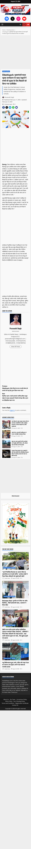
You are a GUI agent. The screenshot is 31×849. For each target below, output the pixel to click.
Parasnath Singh (9, 97)
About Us (6, 699)
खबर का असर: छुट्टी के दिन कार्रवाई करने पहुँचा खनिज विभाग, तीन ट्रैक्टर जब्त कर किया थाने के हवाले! (6, 444)
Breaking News (6, 71)
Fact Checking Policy (19, 701)
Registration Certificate (21, 703)
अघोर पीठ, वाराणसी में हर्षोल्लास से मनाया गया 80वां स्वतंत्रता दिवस (6, 434)
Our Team (12, 699)
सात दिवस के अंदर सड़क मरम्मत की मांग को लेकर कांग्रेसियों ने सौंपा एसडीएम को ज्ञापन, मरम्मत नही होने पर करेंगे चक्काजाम (6, 424)
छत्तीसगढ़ (13, 567)
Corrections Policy (21, 699)
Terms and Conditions (8, 703)
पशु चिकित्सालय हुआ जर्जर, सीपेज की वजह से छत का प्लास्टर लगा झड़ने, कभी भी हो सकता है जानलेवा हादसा (15, 664)
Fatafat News (7, 578)
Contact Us (15, 705)
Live (28, 24)
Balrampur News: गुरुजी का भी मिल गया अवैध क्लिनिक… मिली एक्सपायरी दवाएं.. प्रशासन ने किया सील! (14, 602)
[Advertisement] (15, 53)
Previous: (15, 388)
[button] (2, 24)
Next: (15, 397)
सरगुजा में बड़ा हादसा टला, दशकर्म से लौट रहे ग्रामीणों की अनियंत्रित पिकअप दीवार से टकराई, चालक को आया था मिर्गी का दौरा (6, 454)
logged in (12, 410)
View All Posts (15, 346)
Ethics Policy (8, 701)
